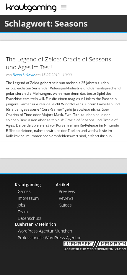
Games (24, 191)
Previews (67, 191)
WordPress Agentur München (45, 231)
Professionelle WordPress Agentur (49, 237)
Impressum (28, 198)
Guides (65, 205)
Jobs (21, 205)
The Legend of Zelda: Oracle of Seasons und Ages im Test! (58, 63)
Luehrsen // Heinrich (35, 224)
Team (23, 212)
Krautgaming (28, 184)
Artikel (62, 184)
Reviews (66, 198)
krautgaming (31, 8)
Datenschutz (29, 218)
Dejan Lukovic (24, 74)
